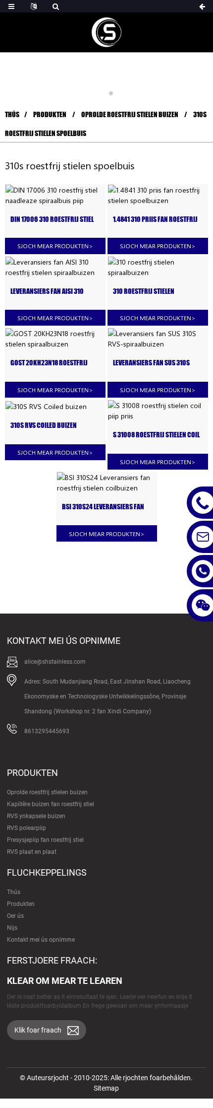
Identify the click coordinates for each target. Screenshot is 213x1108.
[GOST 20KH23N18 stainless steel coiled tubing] (55, 338)
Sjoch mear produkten (55, 246)
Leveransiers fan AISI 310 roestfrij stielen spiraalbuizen (47, 291)
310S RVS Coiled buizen (43, 425)
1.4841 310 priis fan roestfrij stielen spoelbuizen (155, 219)
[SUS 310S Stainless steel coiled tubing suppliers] (158, 338)
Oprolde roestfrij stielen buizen (129, 114)
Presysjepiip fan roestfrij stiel (45, 839)
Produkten (49, 114)
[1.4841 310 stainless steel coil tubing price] (158, 195)
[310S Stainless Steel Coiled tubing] (55, 406)
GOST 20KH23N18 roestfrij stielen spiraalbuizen (49, 363)
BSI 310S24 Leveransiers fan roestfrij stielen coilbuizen (104, 507)
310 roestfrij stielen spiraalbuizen (143, 291)
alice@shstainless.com (55, 661)
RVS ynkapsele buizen (36, 816)
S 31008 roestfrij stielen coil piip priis (156, 435)
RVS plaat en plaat (31, 851)
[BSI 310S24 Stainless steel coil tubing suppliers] (107, 482)
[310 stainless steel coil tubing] (158, 267)
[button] (102, 93)
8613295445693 (46, 731)
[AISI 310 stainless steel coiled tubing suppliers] (55, 267)
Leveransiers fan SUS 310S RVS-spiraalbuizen (151, 363)
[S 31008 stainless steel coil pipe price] (158, 410)
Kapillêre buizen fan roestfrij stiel (50, 804)
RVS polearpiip (26, 828)
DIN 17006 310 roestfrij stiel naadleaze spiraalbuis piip (52, 219)
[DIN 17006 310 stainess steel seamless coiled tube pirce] (55, 195)
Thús (12, 114)
